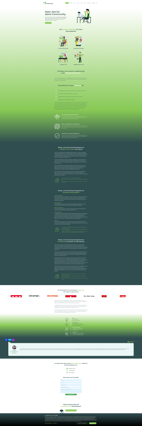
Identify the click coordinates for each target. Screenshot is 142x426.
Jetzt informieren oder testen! (71, 410)
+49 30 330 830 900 (72, 370)
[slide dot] (128, 341)
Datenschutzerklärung (48, 423)
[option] (71, 348)
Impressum (55, 423)
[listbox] (71, 348)
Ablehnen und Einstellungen (82, 423)
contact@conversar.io (72, 368)
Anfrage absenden (71, 394)
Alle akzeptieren (92, 423)
